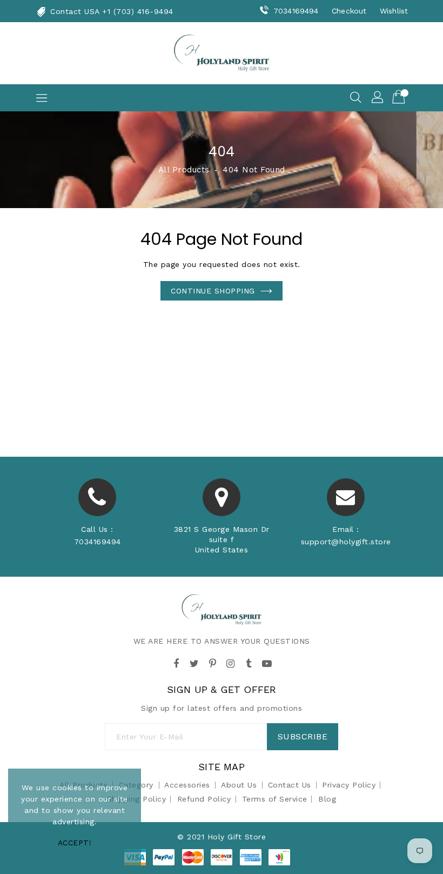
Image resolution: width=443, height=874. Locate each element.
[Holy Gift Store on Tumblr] (248, 662)
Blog (327, 799)
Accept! (75, 842)
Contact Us (289, 784)
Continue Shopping (213, 290)
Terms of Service (274, 799)
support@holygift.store (346, 541)
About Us (239, 784)
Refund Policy (204, 799)
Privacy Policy (348, 784)
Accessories (187, 784)
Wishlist (394, 10)
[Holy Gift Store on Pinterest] (212, 662)
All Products (184, 170)
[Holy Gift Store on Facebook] (176, 662)
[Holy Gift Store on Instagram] (230, 662)
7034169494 (295, 10)
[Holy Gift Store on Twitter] (194, 662)
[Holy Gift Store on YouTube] (266, 662)
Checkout (349, 10)
